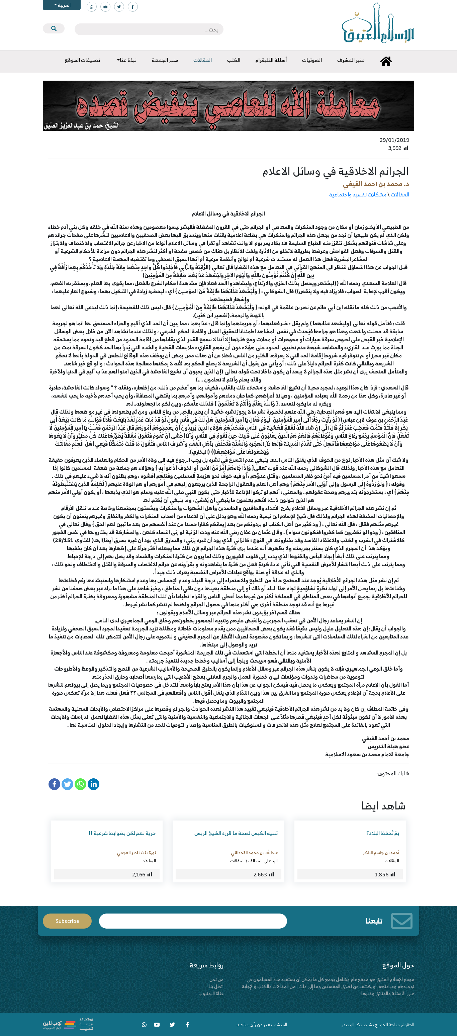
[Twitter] (67, 784)
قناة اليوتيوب (210, 993)
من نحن (216, 979)
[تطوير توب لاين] (68, 1024)
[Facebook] (54, 784)
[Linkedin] (93, 784)
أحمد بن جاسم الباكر (381, 852)
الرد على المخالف (263, 860)
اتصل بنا (216, 986)
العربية (64, 5)
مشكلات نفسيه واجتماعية (357, 194)
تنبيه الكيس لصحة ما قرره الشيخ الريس (236, 833)
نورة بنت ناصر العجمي (136, 852)
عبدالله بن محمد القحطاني (254, 852)
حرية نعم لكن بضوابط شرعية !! (122, 833)
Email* (193, 918)
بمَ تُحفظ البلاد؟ (382, 833)
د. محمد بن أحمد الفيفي (376, 183)
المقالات (400, 194)
